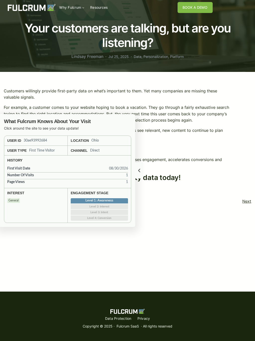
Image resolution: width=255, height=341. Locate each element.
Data (137, 56)
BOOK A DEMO (195, 7)
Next (246, 201)
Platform (177, 56)
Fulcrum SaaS (128, 326)
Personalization (155, 56)
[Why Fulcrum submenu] (83, 7)
